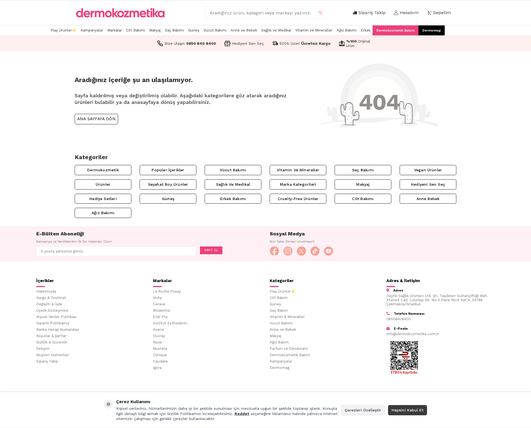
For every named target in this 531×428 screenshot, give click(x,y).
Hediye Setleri (103, 198)
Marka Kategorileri (298, 184)
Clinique (160, 355)
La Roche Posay (167, 291)
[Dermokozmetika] (120, 12)
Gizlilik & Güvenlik (51, 342)
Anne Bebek (428, 198)
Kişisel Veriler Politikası (56, 317)
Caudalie (160, 361)
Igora (157, 368)
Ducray (159, 336)
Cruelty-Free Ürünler (298, 198)
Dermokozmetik (103, 170)
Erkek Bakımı (233, 198)
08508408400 (398, 319)
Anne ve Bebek (244, 30)
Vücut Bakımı (215, 30)
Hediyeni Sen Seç (428, 184)
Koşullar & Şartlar (51, 336)
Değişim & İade (49, 304)
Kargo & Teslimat (51, 298)
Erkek (366, 30)
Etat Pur (160, 317)
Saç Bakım (279, 310)
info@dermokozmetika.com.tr (412, 334)
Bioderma (161, 310)
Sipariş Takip (47, 361)
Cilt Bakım (279, 298)
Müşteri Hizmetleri (52, 355)
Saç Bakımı (174, 30)
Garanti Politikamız (52, 323)
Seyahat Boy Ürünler (168, 184)
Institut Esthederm (170, 323)
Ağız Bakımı (346, 30)
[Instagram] (288, 251)
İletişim (43, 348)
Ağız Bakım (279, 342)
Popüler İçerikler (168, 170)
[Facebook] (274, 251)
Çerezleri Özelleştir (363, 410)
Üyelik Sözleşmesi (52, 310)
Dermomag (431, 30)
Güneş (193, 30)
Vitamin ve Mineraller (313, 30)
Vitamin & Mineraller (287, 317)
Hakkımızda (46, 291)
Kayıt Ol (211, 250)
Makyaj (155, 30)
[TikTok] (315, 251)
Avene (158, 329)
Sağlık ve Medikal (276, 30)
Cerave (159, 304)
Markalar (114, 30)
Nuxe (157, 342)
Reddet (242, 413)
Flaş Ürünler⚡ (63, 30)
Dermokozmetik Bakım (395, 30)
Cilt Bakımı (135, 30)
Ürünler (103, 184)
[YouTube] (328, 251)
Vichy (157, 298)
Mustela (160, 348)
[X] (301, 251)
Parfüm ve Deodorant (289, 348)
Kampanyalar (91, 30)
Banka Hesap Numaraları (57, 329)
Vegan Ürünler (428, 170)
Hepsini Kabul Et (407, 410)
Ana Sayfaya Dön (96, 118)
